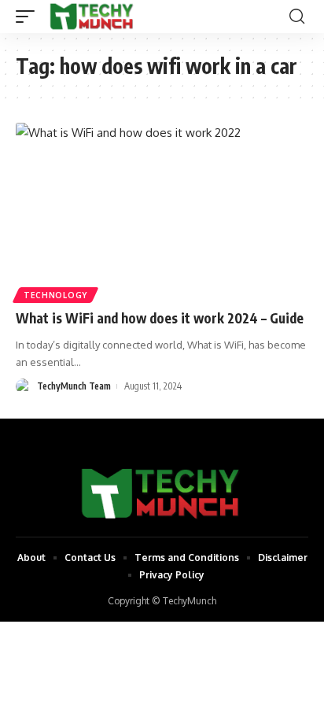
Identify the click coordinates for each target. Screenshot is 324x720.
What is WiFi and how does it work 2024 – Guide (160, 318)
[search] (296, 16)
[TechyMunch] (92, 16)
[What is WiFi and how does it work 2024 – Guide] (162, 210)
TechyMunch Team (74, 386)
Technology (55, 295)
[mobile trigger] (29, 16)
